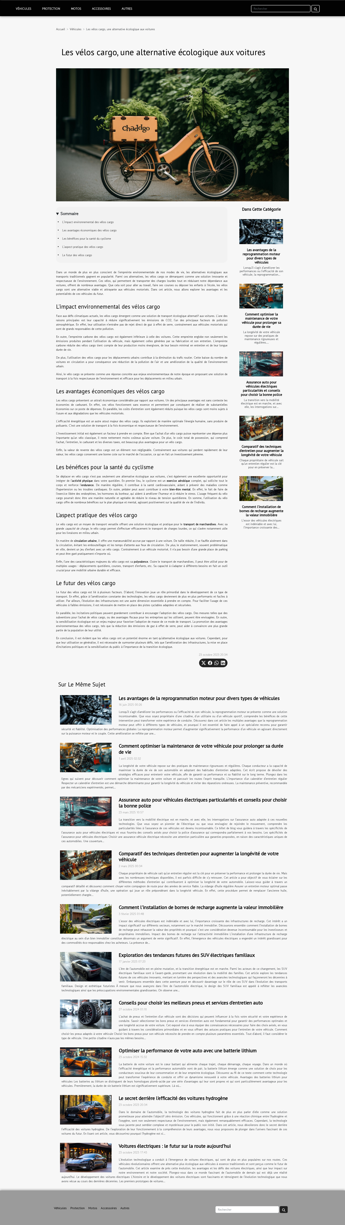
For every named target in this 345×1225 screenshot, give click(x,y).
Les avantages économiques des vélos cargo (89, 230)
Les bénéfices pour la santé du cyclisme (86, 238)
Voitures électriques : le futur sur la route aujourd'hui (175, 1145)
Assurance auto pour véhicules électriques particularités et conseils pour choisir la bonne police (261, 388)
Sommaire (69, 213)
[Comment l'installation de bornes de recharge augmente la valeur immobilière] (261, 488)
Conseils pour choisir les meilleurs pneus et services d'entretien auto (191, 1002)
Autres (127, 8)
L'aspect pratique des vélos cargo (82, 247)
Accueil (60, 29)
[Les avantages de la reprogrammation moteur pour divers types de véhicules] (261, 231)
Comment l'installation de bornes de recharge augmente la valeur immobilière (261, 510)
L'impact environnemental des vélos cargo (88, 222)
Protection (51, 8)
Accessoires (101, 8)
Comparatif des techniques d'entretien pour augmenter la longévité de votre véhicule (261, 450)
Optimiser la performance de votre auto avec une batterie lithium (188, 1050)
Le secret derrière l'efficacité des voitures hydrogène (173, 1098)
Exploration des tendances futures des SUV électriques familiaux (187, 955)
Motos (76, 8)
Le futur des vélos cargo (77, 255)
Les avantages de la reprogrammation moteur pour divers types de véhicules (261, 256)
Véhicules (23, 8)
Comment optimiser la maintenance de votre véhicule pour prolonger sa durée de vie (261, 320)
